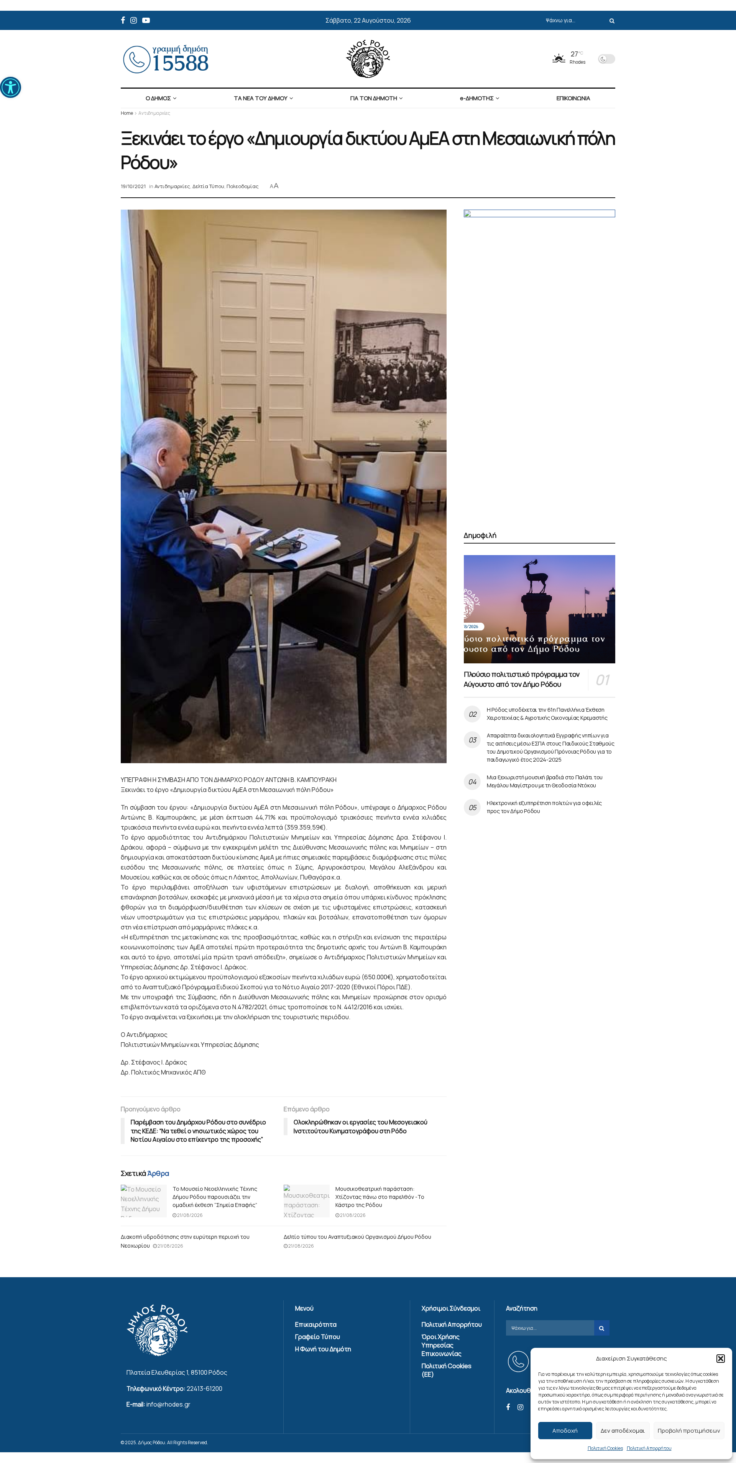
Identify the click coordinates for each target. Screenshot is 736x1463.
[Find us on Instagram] (133, 20)
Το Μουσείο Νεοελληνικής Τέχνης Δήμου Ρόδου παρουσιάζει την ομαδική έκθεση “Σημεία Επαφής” (214, 1196)
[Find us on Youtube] (146, 20)
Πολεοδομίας (243, 186)
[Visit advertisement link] (539, 361)
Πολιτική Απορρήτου (649, 1448)
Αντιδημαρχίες (154, 113)
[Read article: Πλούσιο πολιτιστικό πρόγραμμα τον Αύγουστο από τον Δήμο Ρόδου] (539, 609)
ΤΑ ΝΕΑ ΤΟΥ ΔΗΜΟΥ (261, 98)
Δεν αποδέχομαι (623, 1431)
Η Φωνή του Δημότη (323, 1349)
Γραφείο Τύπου (317, 1336)
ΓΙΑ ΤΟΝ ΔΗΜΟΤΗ (373, 98)
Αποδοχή (565, 1431)
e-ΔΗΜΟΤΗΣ (477, 98)
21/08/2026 (189, 1215)
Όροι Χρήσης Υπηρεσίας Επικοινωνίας (442, 1345)
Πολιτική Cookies (605, 1448)
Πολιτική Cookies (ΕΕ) (447, 1370)
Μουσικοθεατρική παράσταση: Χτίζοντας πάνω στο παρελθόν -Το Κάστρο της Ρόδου (379, 1196)
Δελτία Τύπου (208, 186)
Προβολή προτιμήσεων (689, 1431)
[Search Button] (611, 20)
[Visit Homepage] (368, 59)
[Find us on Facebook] (123, 20)
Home (127, 113)
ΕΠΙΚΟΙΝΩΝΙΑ (573, 98)
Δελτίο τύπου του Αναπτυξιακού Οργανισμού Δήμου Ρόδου (357, 1236)
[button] (10, 87)
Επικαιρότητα (316, 1324)
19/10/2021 (133, 186)
